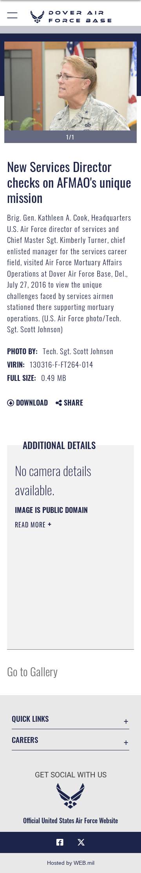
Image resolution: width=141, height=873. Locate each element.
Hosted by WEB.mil (70, 863)
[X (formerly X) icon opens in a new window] (81, 842)
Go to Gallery (32, 671)
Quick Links (30, 718)
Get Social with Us (71, 774)
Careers (25, 739)
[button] (12, 16)
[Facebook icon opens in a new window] (60, 842)
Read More (31, 524)
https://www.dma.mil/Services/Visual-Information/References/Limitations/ (62, 635)
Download (31, 402)
